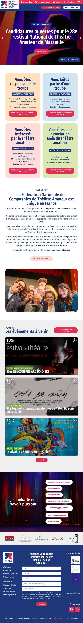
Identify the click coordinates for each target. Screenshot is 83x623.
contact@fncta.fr (9, 595)
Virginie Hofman (46, 618)
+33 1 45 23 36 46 (9, 591)
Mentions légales (73, 593)
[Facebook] (71, 609)
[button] (79, 2)
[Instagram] (77, 609)
